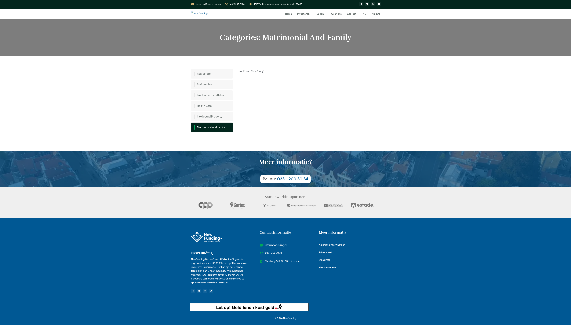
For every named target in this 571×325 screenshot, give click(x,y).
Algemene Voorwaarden (332, 244)
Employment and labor (211, 95)
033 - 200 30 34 (292, 179)
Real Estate (204, 73)
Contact (351, 13)
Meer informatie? (285, 162)
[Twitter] (367, 4)
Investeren (303, 13)
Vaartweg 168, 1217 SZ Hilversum (282, 261)
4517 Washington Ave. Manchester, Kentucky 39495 (278, 4)
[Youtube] (379, 4)
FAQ (364, 13)
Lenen (320, 13)
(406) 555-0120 (237, 4)
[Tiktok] (211, 291)
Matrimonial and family (211, 127)
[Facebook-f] (361, 4)
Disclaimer (324, 260)
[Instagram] (373, 4)
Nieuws (376, 13)
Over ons (336, 13)
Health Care (204, 106)
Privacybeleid (326, 252)
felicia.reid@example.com (208, 4)
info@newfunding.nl (276, 245)
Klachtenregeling (328, 267)
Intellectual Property (209, 116)
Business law (204, 84)
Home (288, 13)
